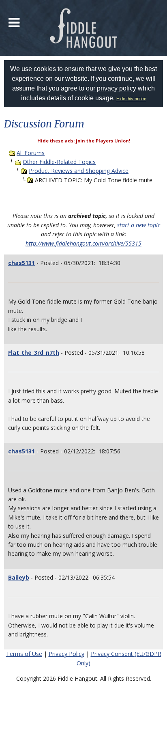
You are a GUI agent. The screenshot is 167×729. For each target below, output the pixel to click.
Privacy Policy (66, 654)
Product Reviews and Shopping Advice (78, 171)
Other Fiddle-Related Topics (59, 162)
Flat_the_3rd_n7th (33, 352)
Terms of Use (24, 654)
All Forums (31, 153)
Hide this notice (131, 98)
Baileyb (18, 577)
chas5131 (21, 263)
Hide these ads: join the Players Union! (83, 141)
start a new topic (138, 225)
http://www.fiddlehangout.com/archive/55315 (83, 243)
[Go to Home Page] (83, 28)
